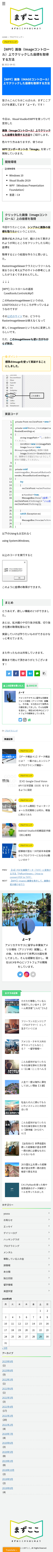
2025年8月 (7, 1370)
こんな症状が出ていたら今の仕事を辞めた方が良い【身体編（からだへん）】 (33, 1128)
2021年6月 (7, 1388)
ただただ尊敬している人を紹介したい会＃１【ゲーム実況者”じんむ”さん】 (34, 1004)
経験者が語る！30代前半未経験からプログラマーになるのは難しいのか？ (34, 855)
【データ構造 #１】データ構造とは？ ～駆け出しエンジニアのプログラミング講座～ (34, 761)
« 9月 (4, 1348)
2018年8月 (7, 1488)
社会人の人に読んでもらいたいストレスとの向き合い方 (33, 1105)
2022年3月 (7, 1379)
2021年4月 (7, 1406)
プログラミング (11, 730)
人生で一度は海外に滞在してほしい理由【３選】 (33, 1083)
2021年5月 (7, 1397)
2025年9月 (7, 1361)
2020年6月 (7, 1443)
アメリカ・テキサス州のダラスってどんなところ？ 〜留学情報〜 (33, 1045)
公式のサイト (14, 316)
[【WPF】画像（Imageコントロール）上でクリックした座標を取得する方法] (30, 673)
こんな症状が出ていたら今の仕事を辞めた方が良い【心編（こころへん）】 (34, 1065)
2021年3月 (7, 1415)
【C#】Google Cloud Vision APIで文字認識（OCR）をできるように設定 (33, 785)
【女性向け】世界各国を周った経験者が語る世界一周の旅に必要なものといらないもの (33, 1149)
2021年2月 (7, 1424)
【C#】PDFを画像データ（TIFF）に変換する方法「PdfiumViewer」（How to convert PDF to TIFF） (30, 873)
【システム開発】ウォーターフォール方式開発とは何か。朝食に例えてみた (34, 810)
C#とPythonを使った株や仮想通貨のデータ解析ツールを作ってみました (34, 1188)
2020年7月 (7, 1433)
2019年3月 (7, 1461)
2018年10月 (8, 1470)
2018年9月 (7, 1479)
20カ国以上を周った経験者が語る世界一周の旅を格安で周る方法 (33, 1168)
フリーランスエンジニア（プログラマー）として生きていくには (33, 1024)
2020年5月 (7, 1452)
